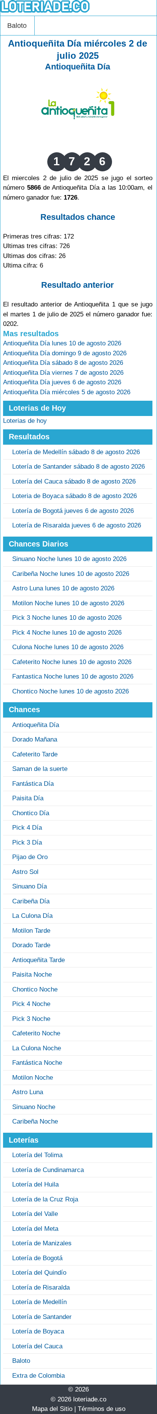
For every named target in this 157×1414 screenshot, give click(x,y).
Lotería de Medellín (39, 1302)
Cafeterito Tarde (35, 754)
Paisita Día (27, 798)
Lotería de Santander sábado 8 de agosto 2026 (78, 466)
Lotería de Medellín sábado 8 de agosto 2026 (76, 452)
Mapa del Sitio (52, 1408)
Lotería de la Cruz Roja (45, 1199)
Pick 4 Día (27, 827)
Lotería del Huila (35, 1184)
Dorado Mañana (34, 739)
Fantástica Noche (37, 1062)
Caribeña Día (31, 901)
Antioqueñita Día (77, 66)
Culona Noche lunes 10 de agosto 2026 (67, 647)
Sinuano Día (29, 886)
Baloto (17, 25)
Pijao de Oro (30, 857)
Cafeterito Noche (36, 1033)
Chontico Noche (35, 989)
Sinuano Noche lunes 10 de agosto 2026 (69, 559)
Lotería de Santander (42, 1316)
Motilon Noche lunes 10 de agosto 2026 (68, 603)
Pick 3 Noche (31, 1018)
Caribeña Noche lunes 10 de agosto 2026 (70, 573)
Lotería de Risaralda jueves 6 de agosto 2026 (76, 525)
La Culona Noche (36, 1048)
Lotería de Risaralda (41, 1287)
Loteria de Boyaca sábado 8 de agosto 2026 (74, 496)
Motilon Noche (32, 1077)
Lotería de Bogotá (37, 1258)
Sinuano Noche (33, 1107)
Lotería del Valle (35, 1213)
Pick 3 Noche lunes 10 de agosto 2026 (67, 617)
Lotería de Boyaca (38, 1331)
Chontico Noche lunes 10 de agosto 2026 (70, 691)
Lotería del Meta (35, 1228)
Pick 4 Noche (31, 1004)
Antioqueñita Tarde (38, 960)
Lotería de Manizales (42, 1243)
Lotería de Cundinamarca (48, 1170)
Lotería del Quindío (39, 1272)
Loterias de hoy (25, 420)
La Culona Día (32, 915)
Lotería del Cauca (37, 1346)
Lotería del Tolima (37, 1155)
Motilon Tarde (31, 930)
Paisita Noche (32, 974)
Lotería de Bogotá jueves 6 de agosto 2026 (73, 510)
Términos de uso (101, 1408)
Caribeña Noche (35, 1121)
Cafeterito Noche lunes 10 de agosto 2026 (71, 662)
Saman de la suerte (39, 768)
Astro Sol (25, 871)
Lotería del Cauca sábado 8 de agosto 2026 (74, 481)
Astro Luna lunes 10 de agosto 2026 (63, 588)
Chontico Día (30, 813)
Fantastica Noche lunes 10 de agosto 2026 (72, 676)
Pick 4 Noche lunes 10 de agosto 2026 (67, 632)
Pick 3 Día (27, 842)
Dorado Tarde (31, 945)
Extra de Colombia (38, 1375)
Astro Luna (27, 1092)
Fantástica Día (33, 783)
